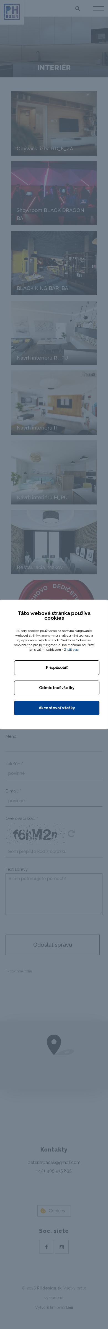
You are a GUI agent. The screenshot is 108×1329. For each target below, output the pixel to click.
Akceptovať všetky (57, 708)
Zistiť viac (71, 650)
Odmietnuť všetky (56, 688)
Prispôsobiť (57, 667)
